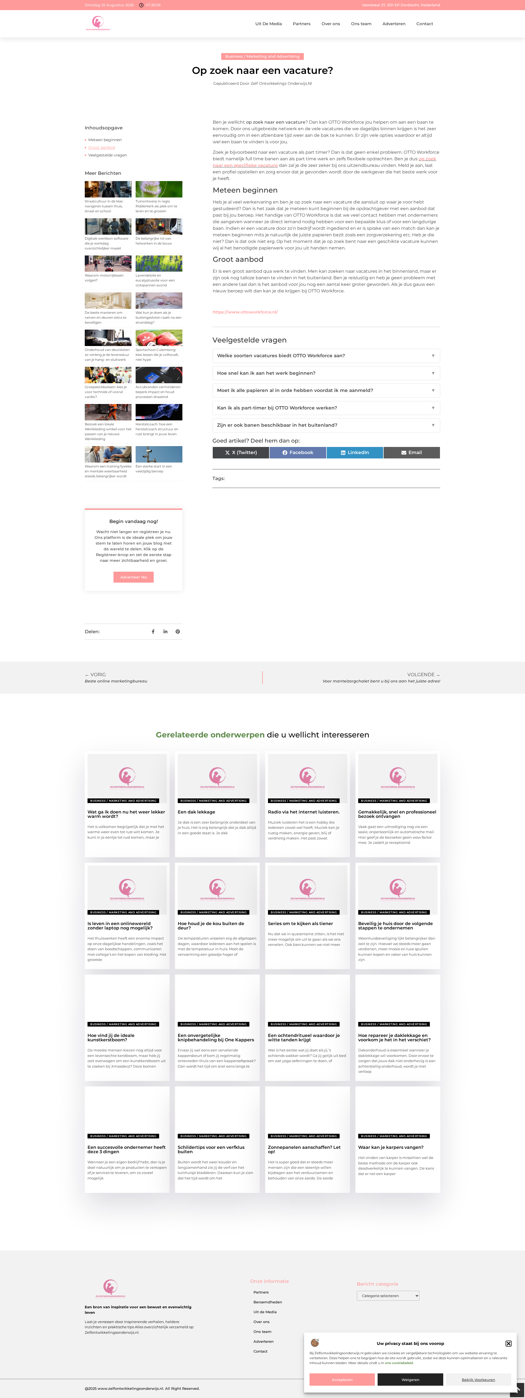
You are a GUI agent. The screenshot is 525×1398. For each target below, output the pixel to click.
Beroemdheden (267, 1302)
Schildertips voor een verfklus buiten (211, 1149)
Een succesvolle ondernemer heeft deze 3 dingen (127, 1149)
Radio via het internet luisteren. (304, 812)
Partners (302, 23)
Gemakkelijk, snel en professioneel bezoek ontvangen (397, 814)
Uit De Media (268, 23)
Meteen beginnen (105, 139)
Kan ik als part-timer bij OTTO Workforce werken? (326, 408)
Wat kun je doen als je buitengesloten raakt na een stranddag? (159, 317)
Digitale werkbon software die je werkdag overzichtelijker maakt (106, 243)
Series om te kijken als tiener (300, 923)
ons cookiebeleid (399, 1363)
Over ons (331, 23)
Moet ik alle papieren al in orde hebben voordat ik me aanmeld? (326, 390)
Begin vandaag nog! (133, 521)
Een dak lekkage (196, 812)
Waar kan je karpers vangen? (391, 1147)
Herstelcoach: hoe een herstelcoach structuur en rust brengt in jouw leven (157, 429)
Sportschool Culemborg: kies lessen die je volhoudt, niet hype (157, 355)
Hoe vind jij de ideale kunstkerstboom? (111, 1037)
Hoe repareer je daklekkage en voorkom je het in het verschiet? (394, 1037)
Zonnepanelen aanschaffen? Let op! (304, 1149)
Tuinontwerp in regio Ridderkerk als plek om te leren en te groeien (156, 206)
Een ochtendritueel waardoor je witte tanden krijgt (304, 1037)
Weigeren (410, 1379)
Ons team (361, 23)
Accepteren (342, 1379)
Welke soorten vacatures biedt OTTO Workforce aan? (326, 355)
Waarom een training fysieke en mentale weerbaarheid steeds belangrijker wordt (108, 471)
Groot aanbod (101, 147)
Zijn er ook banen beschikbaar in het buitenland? (326, 425)
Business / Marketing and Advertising (262, 56)
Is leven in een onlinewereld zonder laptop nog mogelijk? (120, 926)
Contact (424, 23)
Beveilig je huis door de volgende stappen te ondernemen (395, 926)
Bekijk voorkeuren (478, 1379)
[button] (508, 1343)
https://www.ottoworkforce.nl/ (245, 312)
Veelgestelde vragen (107, 155)
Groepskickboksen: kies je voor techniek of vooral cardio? (106, 392)
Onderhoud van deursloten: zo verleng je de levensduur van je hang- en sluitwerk (107, 355)
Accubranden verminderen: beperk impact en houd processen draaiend (158, 392)
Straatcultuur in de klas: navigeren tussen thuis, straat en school (104, 206)
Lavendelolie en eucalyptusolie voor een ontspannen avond (155, 280)
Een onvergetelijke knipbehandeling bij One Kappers (216, 1037)
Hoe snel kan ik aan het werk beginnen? (326, 373)
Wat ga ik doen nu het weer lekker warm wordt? (126, 814)
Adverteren (394, 23)
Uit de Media (265, 1312)
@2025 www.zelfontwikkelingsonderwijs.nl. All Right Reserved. (142, 1388)
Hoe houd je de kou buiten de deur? (211, 926)
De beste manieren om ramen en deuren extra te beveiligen (105, 317)
